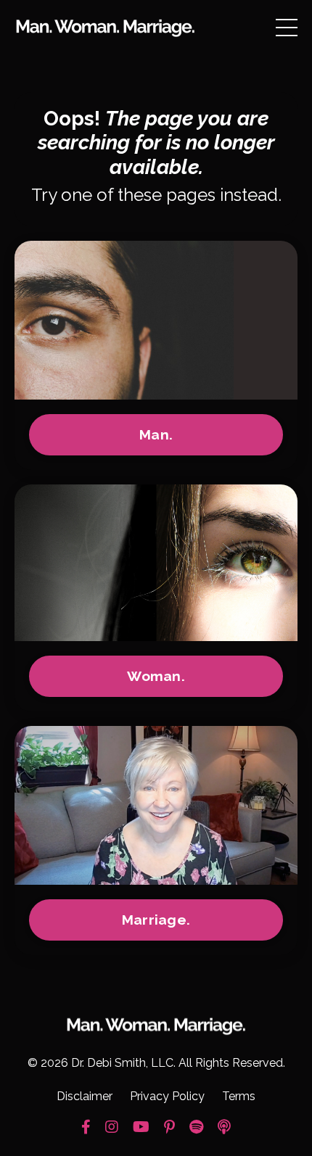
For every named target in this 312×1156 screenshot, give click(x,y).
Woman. (156, 676)
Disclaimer (84, 1096)
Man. (156, 434)
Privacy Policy (167, 1096)
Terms (238, 1096)
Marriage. (156, 920)
